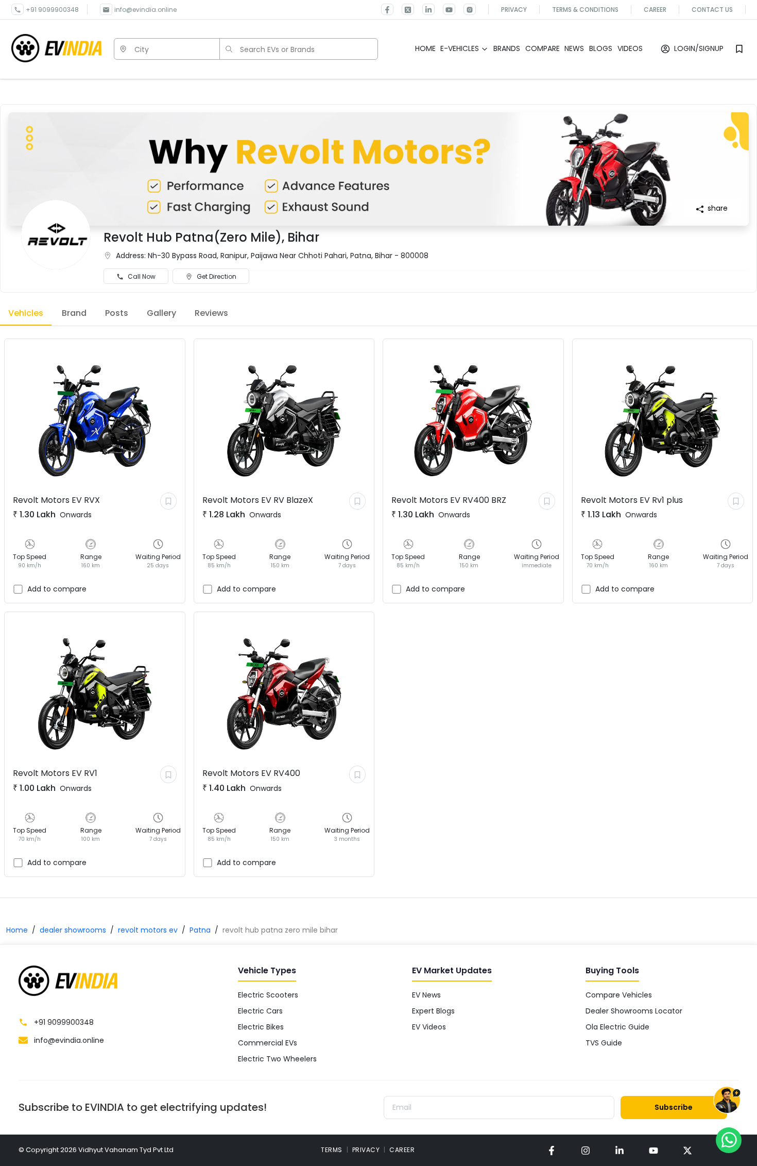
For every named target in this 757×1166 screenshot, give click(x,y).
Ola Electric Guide (617, 1027)
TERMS (331, 1149)
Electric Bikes (261, 1027)
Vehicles (25, 313)
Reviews (211, 313)
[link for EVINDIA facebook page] (387, 9)
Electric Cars (260, 1011)
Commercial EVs (267, 1043)
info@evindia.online (145, 9)
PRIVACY (366, 1149)
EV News (426, 995)
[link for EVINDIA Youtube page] (445, 9)
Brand (74, 313)
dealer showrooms (73, 930)
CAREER (402, 1149)
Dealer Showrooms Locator (634, 1011)
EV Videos (429, 1027)
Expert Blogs (433, 1011)
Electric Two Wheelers (277, 1059)
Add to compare (57, 589)
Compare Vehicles (619, 995)
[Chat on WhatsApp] (729, 1140)
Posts (116, 313)
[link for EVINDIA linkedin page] (424, 9)
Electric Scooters (268, 995)
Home (17, 930)
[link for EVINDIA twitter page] (403, 9)
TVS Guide (604, 1043)
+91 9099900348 (52, 9)
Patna (200, 930)
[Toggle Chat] (727, 1100)
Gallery (161, 313)
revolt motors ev (148, 930)
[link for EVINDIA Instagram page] (465, 9)
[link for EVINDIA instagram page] (585, 1150)
